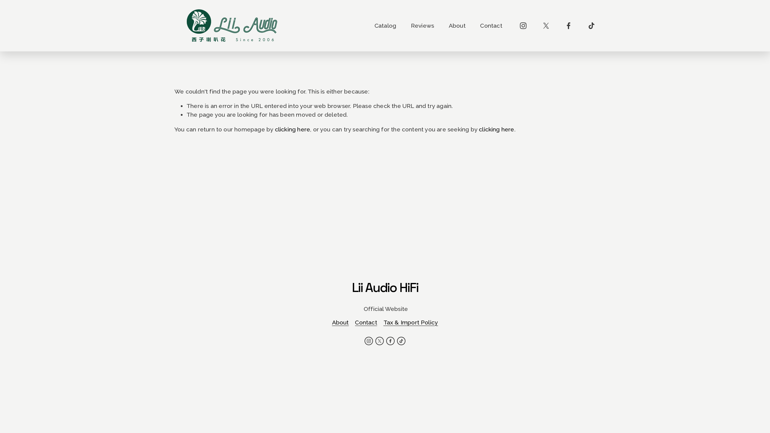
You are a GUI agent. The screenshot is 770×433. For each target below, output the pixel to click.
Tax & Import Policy (410, 322)
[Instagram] (523, 26)
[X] (546, 26)
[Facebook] (569, 26)
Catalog (385, 25)
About (457, 25)
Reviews (422, 25)
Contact (491, 25)
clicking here (292, 129)
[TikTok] (591, 26)
